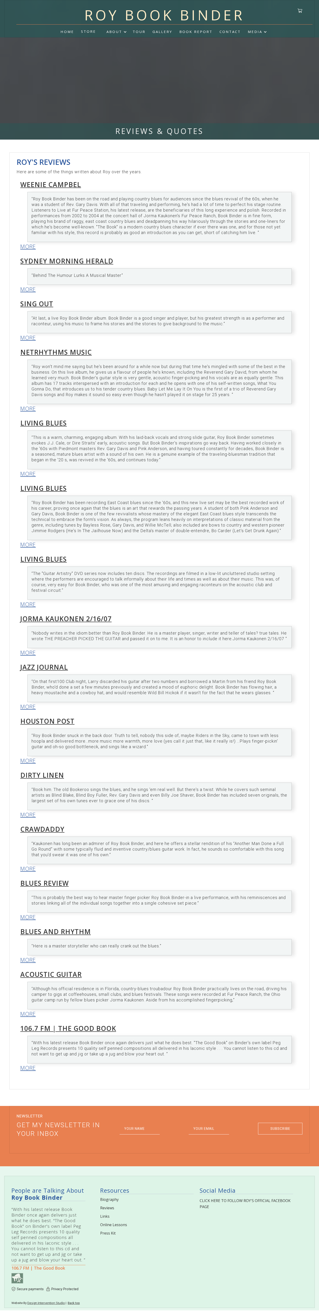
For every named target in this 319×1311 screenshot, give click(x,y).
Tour (139, 31)
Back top (74, 1303)
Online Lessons (113, 1224)
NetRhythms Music (56, 352)
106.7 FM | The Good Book (68, 1028)
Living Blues (43, 423)
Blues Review (44, 883)
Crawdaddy (42, 829)
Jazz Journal (44, 667)
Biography (109, 1199)
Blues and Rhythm (55, 931)
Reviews (107, 1207)
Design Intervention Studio (46, 1303)
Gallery (162, 31)
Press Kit (108, 1233)
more (28, 246)
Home (67, 31)
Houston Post (47, 721)
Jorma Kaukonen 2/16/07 (66, 618)
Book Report (196, 31)
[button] (116, 32)
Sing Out (36, 303)
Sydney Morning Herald (66, 261)
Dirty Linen (42, 775)
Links (105, 1216)
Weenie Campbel (50, 184)
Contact (230, 31)
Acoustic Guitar (51, 974)
